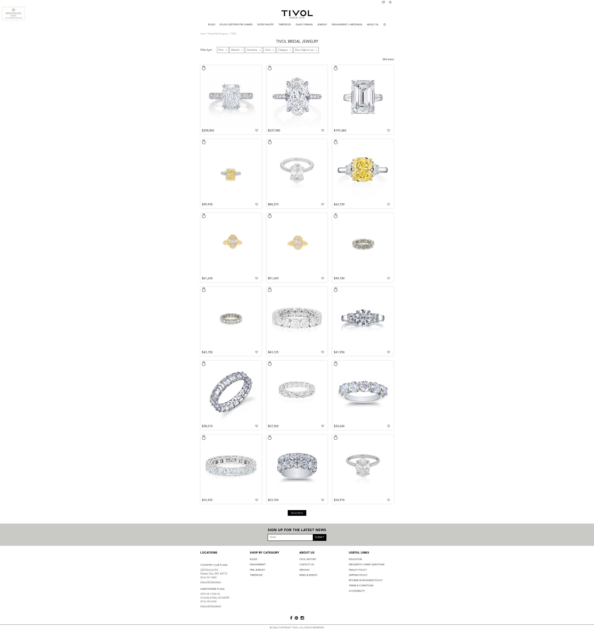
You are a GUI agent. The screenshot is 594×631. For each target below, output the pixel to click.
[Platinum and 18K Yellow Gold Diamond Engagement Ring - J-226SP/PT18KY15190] (231, 170)
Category (283, 50)
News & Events (308, 575)
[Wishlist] (383, 2)
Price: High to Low (304, 50)
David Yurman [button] (304, 25)
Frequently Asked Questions (366, 565)
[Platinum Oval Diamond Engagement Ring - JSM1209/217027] (297, 96)
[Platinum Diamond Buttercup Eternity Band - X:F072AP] (231, 392)
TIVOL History (307, 559)
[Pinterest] (296, 618)
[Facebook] (291, 618)
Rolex (253, 559)
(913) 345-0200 (208, 602)
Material (235, 50)
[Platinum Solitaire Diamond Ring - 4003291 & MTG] (363, 466)
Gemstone (252, 50)
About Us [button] (372, 25)
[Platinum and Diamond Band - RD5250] (363, 392)
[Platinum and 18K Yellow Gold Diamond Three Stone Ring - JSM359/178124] (363, 170)
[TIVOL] (297, 14)
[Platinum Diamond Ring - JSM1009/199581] (297, 170)
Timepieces (256, 575)
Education (355, 559)
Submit (319, 537)
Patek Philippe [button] (265, 25)
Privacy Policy (358, 570)
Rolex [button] (211, 25)
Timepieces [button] (284, 25)
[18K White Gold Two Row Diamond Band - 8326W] (297, 466)
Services (304, 570)
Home (203, 34)
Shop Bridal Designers (218, 34)
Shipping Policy (358, 575)
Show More (297, 513)
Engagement (258, 565)
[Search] (384, 24)
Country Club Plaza (214, 565)
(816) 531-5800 (208, 577)
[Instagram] (302, 618)
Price (221, 50)
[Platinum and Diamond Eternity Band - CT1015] (297, 318)
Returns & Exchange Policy (366, 580)
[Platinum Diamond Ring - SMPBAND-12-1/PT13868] (231, 96)
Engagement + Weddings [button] (347, 25)
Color (268, 50)
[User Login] (390, 2)
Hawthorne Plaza (212, 589)
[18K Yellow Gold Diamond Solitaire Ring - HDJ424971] (231, 244)
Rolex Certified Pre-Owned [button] (236, 25)
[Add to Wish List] (256, 131)
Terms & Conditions (361, 586)
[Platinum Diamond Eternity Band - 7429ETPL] (363, 244)
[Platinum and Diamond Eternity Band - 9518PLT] (297, 392)
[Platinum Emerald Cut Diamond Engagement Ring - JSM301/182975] (363, 96)
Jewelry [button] (322, 25)
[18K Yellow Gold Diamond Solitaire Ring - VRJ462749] (297, 244)
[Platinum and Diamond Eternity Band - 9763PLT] (231, 466)
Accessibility (357, 591)
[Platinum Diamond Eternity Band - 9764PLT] (231, 318)
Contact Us (306, 565)
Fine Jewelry (257, 570)
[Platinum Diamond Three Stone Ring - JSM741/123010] (363, 318)
